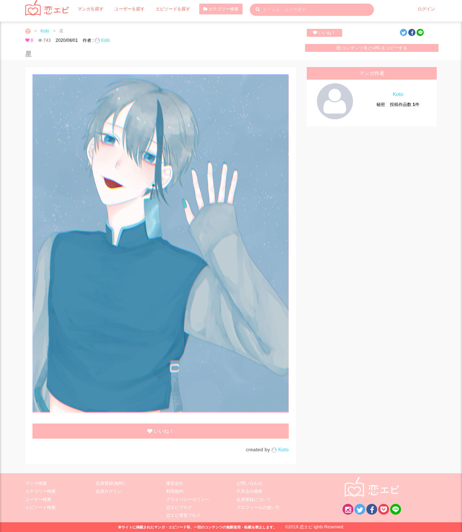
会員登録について (253, 499)
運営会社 (174, 483)
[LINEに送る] (420, 32)
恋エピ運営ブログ (183, 515)
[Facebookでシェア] (411, 32)
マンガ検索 (36, 483)
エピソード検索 (40, 507)
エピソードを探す (173, 9)
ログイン (426, 9)
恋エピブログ (179, 507)
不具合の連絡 (249, 491)
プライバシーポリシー (187, 499)
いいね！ (326, 32)
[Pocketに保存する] (383, 509)
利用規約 (174, 491)
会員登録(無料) (110, 483)
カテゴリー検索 (223, 9)
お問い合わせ (249, 483)
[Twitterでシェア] (403, 32)
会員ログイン (109, 491)
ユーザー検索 (38, 499)
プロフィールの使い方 (258, 507)
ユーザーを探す (129, 9)
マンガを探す (91, 9)
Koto (44, 31)
